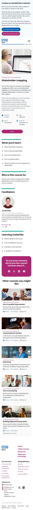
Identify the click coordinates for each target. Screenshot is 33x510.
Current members (22, 474)
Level (5, 120)
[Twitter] (3, 227)
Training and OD (6, 464)
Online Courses (23, 449)
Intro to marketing (10, 391)
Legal (27, 506)
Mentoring (7, 362)
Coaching (4, 471)
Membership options (23, 466)
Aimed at (21, 120)
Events (20, 446)
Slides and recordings (22, 455)
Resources (22, 452)
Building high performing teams (15, 422)
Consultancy (5, 473)
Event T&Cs (21, 506)
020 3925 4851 (8, 484)
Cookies (14, 507)
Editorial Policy (6, 507)
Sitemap (4, 506)
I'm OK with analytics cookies (11, 29)
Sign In (12, 131)
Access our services (23, 469)
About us (20, 464)
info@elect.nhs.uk (9, 487)
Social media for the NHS (12, 333)
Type (20, 115)
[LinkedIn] (6, 227)
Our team (20, 471)
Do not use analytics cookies (11, 33)
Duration (6, 115)
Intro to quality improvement (14, 304)
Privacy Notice (12, 506)
